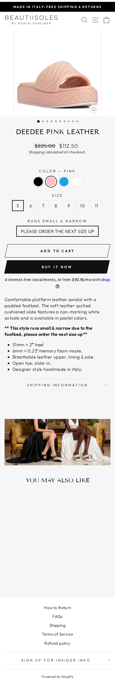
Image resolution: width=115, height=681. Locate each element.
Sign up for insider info (56, 660)
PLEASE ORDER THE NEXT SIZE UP (57, 231)
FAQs (57, 616)
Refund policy (57, 643)
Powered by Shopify (57, 676)
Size (57, 195)
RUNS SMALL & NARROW (58, 221)
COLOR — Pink (57, 171)
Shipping (36, 152)
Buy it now (57, 267)
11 (96, 205)
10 (82, 205)
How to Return (57, 607)
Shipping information (57, 385)
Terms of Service (57, 634)
